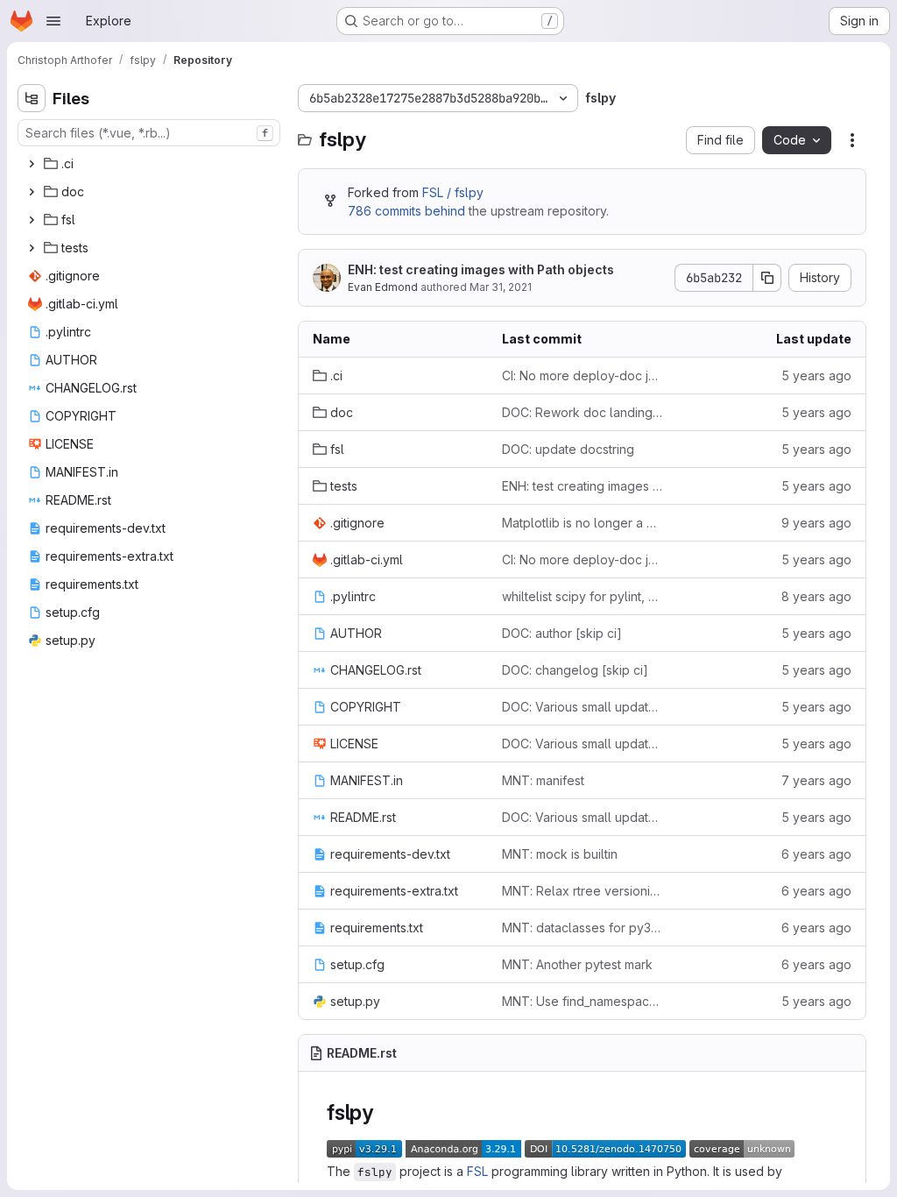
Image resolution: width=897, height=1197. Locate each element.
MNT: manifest (543, 780)
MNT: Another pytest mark (577, 964)
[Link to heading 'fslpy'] (384, 1112)
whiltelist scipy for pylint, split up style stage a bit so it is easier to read (582, 596)
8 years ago (816, 596)
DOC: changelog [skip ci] (575, 669)
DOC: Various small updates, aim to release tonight (582, 706)
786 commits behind (406, 210)
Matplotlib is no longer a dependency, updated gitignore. (582, 522)
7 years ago (816, 780)
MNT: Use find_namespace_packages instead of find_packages (582, 1001)
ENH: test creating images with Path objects (481, 269)
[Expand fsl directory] (31, 219)
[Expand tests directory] (31, 248)
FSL (477, 1171)
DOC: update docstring (568, 449)
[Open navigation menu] (53, 21)
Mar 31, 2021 (501, 287)
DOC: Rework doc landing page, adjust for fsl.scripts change (582, 412)
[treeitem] (150, 164)
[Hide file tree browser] (32, 98)
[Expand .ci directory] (31, 163)
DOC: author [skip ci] (562, 633)
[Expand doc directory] (31, 191)
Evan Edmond (383, 287)
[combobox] (149, 132)
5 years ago (816, 375)
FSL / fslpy (453, 192)
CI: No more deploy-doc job (582, 375)
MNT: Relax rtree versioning (582, 890)
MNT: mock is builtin (560, 853)
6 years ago (816, 853)
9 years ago (816, 522)
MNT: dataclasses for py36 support (582, 927)
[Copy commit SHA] (767, 278)
